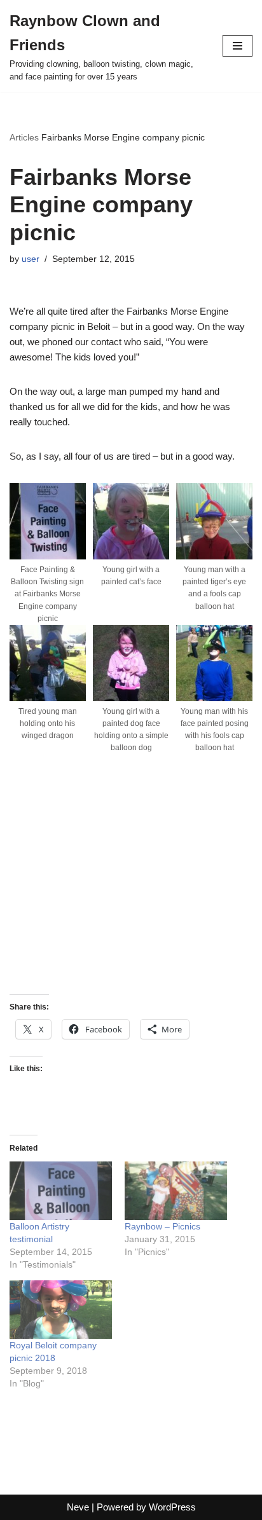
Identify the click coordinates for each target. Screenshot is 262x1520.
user (30, 259)
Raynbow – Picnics (162, 1226)
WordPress (172, 1507)
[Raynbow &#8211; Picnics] (176, 1190)
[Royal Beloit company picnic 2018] (61, 1309)
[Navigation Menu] (237, 46)
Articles (24, 137)
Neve (78, 1507)
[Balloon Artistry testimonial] (61, 1190)
